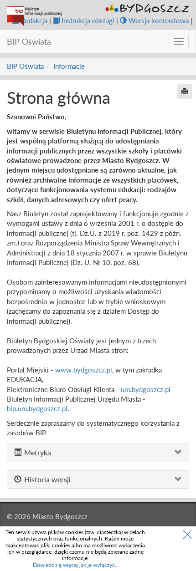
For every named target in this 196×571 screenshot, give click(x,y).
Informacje (69, 66)
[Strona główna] (34, 16)
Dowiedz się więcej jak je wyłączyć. (74, 564)
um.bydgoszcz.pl (145, 389)
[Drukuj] (184, 91)
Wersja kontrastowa (159, 20)
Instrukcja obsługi (88, 20)
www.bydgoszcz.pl (83, 370)
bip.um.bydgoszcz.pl (37, 408)
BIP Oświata (25, 66)
